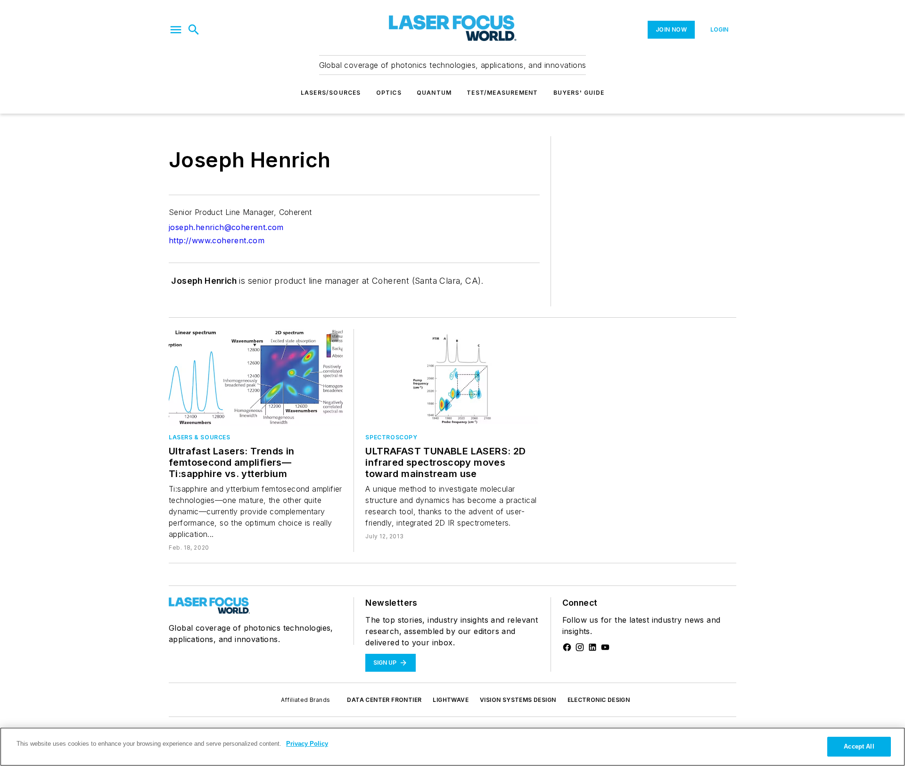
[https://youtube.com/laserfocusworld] (605, 647)
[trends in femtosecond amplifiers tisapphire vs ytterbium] (256, 377)
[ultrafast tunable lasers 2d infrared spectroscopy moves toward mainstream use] (452, 377)
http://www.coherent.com (216, 240)
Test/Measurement (502, 92)
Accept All (859, 746)
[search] (194, 30)
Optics (389, 92)
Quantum (434, 92)
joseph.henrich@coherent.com (226, 227)
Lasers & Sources (199, 437)
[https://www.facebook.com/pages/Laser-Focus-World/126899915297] (567, 647)
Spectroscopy (391, 437)
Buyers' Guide (579, 92)
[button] (176, 30)
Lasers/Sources (331, 92)
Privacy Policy (307, 743)
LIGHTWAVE (451, 699)
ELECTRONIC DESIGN (599, 699)
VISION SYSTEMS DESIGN (518, 699)
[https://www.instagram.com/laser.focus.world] (579, 647)
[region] (452, 746)
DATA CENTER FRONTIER (384, 699)
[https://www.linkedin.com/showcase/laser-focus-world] (592, 647)
